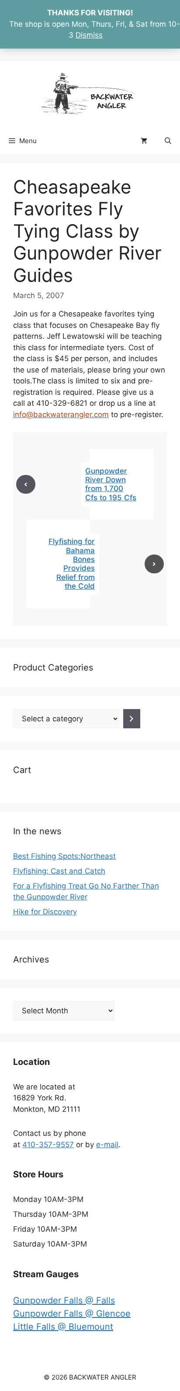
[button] (168, 141)
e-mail (107, 1144)
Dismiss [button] (89, 35)
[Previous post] (25, 484)
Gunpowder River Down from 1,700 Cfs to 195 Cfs (110, 484)
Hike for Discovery (45, 911)
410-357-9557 (48, 1144)
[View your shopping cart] (144, 141)
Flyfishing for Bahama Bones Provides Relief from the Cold (71, 563)
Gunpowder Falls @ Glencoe (72, 1313)
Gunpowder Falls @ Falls (64, 1300)
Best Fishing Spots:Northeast (64, 856)
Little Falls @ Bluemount (63, 1326)
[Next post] (154, 564)
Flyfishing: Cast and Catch (59, 871)
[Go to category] (131, 718)
